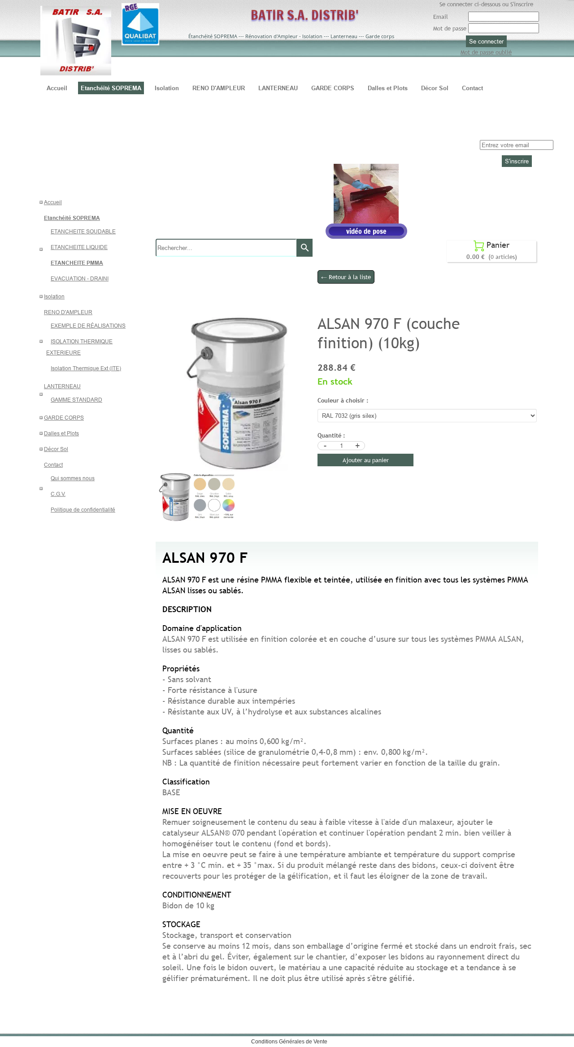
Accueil (53, 202)
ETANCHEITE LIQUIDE (79, 247)
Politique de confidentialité (83, 509)
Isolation (54, 296)
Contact (53, 464)
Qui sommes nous (73, 478)
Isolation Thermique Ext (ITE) (86, 368)
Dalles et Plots (61, 433)
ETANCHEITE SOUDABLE (83, 231)
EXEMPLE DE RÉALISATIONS (88, 325)
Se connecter (486, 41)
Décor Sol (56, 449)
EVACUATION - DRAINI (80, 278)
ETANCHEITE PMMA (77, 262)
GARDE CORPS (64, 417)
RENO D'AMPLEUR (68, 312)
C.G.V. (58, 494)
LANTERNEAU (62, 386)
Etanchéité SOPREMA (72, 218)
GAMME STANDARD (76, 399)
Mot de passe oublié (486, 52)
